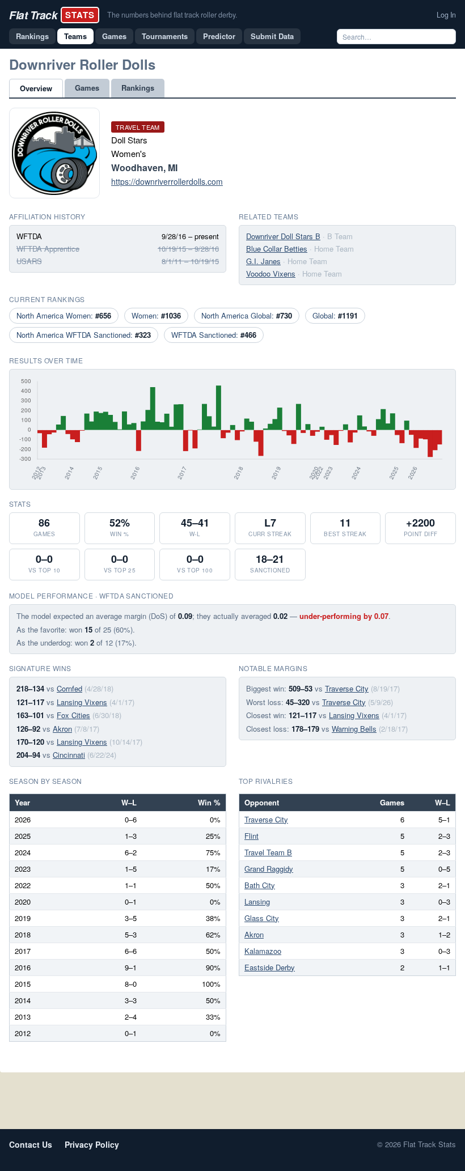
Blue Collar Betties (276, 248)
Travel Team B (268, 852)
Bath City (259, 885)
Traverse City (347, 688)
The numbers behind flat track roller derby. (172, 15)
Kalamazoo (262, 950)
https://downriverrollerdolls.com (167, 181)
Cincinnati (69, 754)
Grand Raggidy (268, 868)
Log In (446, 15)
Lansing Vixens (82, 702)
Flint (251, 835)
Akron (62, 728)
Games (114, 36)
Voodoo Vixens (270, 273)
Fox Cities (73, 715)
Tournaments (165, 36)
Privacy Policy (92, 1144)
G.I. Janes (263, 261)
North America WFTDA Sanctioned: (83, 334)
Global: (335, 315)
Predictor (219, 36)
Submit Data (272, 36)
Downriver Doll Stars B (283, 236)
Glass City (261, 918)
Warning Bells (354, 728)
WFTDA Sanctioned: (213, 334)
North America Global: (246, 315)
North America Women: (63, 315)
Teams (75, 36)
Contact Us (30, 1144)
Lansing (257, 901)
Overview (36, 88)
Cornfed (69, 688)
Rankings (32, 36)
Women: (156, 315)
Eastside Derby (269, 967)
